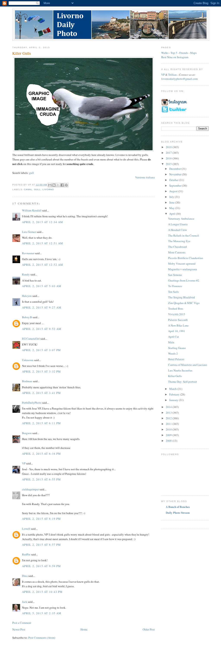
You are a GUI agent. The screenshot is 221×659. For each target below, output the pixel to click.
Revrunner (28, 253)
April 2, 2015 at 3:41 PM (41, 393)
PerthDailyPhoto (31, 403)
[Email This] (50, 185)
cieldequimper (30, 489)
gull (31, 173)
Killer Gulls (175, 376)
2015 (169, 164)
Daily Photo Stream (178, 512)
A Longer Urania (178, 224)
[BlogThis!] (54, 185)
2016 (169, 158)
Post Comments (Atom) (41, 638)
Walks (164, 53)
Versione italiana (145, 177)
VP (23, 463)
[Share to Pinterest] (66, 185)
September (175, 185)
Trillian (172, 75)
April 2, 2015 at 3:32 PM (41, 371)
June (172, 202)
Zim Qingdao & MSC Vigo (184, 303)
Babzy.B (27, 317)
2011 (169, 424)
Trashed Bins (175, 308)
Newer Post (18, 629)
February (174, 394)
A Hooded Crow (177, 230)
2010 (169, 429)
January (174, 400)
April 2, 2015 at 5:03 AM (41, 286)
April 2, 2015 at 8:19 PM (41, 519)
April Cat (173, 337)
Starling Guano (177, 348)
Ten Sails (173, 292)
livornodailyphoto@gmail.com (179, 79)
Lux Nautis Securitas (180, 370)
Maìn (171, 342)
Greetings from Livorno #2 (183, 280)
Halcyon (27, 296)
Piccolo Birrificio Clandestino (185, 258)
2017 (169, 153)
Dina (25, 576)
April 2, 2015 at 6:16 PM (41, 454)
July (172, 197)
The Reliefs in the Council (183, 235)
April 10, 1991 (176, 331)
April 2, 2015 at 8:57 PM (41, 545)
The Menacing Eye (179, 241)
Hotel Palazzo (176, 359)
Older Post (149, 629)
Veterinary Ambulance (181, 219)
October (174, 180)
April (172, 214)
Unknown (27, 360)
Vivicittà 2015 (176, 314)
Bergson (27, 433)
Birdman (27, 381)
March (173, 389)
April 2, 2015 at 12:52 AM (42, 265)
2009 (169, 435)
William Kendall (31, 210)
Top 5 (173, 53)
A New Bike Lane (178, 325)
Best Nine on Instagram (174, 57)
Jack (24, 602)
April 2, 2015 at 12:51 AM (42, 243)
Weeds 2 (173, 353)
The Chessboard (177, 247)
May (172, 208)
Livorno (48, 189)
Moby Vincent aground (182, 264)
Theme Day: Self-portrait (182, 382)
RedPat (26, 554)
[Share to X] (58, 185)
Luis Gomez (29, 232)
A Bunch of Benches (178, 507)
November (175, 174)
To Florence (175, 286)
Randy (26, 274)
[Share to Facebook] (62, 185)
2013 (169, 412)
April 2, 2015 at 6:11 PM (41, 423)
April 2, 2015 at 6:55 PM (41, 479)
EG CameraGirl (31, 339)
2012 (169, 418)
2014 (169, 407)
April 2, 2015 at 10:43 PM (42, 592)
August (173, 191)
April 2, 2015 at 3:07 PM (41, 350)
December (175, 169)
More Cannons (176, 252)
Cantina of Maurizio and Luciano (187, 365)
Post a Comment (21, 623)
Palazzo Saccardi (178, 320)
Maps (193, 53)
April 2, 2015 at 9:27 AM (41, 307)
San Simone (175, 275)
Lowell (26, 529)
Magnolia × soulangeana (182, 269)
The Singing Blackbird (181, 297)
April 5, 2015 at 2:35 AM (41, 613)
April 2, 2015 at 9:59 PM (41, 566)
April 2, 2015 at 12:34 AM (42, 222)
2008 (169, 441)
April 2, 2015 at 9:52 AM (41, 329)
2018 (169, 147)
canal (28, 189)
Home (84, 629)
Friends (183, 53)
